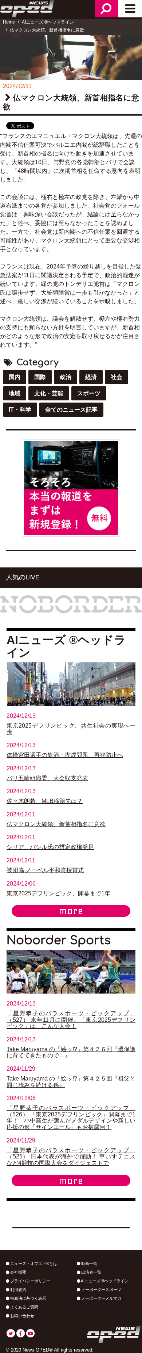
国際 (40, 377)
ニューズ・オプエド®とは (33, 1263)
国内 (14, 377)
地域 (14, 393)
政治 (65, 377)
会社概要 (17, 1272)
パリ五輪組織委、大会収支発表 (47, 778)
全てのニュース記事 (71, 410)
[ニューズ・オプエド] (27, 8)
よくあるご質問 (23, 1307)
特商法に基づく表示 (27, 1298)
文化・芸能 (48, 393)
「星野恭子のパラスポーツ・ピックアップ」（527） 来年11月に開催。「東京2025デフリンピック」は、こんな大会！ (71, 1019)
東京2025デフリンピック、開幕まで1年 (58, 893)
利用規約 (17, 1289)
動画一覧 (88, 1263)
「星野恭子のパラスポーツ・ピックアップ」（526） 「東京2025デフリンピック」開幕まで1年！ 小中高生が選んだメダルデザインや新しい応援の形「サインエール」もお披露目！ (71, 1117)
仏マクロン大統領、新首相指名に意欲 (56, 824)
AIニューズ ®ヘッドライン (48, 22)
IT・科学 (20, 410)
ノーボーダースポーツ (100, 1289)
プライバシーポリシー (29, 1281)
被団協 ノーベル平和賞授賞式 (45, 870)
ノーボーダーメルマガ (100, 1298)
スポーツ (88, 393)
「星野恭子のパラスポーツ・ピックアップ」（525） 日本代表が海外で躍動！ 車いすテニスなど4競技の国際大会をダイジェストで (71, 1156)
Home (9, 22)
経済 (91, 377)
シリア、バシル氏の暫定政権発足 (50, 847)
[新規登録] (71, 487)
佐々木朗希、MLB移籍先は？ (45, 801)
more (71, 911)
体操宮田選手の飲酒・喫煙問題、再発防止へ (65, 755)
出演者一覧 (90, 1272)
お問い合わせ (21, 1316)
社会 (116, 377)
